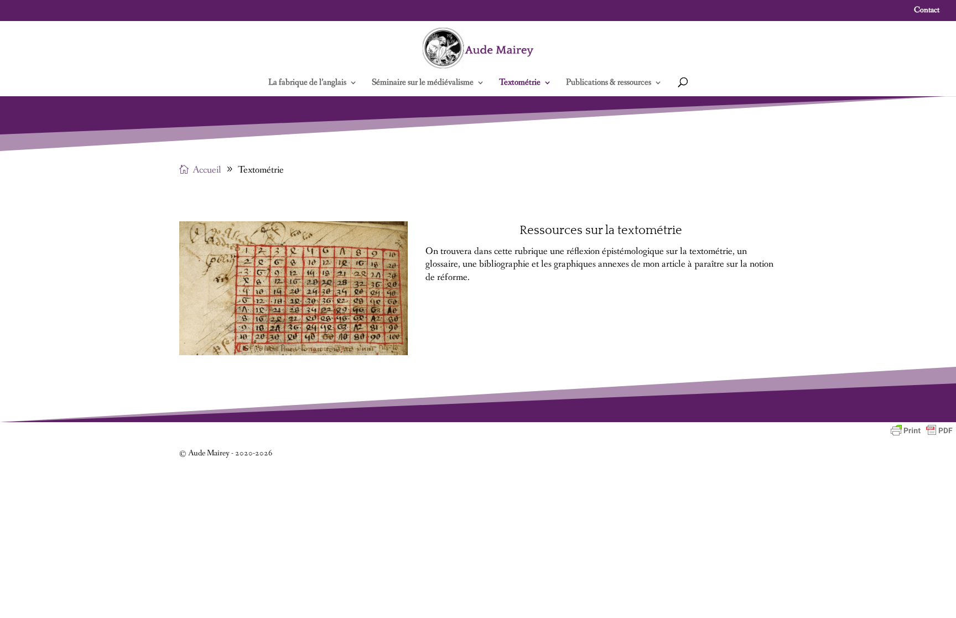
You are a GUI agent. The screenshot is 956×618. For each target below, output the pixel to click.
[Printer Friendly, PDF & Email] (921, 430)
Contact (926, 10)
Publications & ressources (608, 83)
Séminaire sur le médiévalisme (423, 83)
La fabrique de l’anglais (307, 83)
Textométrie (520, 83)
